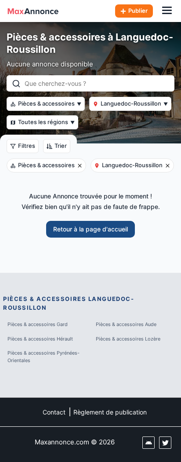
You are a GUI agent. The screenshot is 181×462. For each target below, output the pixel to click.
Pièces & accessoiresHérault (40, 339)
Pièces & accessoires (49, 103)
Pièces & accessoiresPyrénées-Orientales (43, 356)
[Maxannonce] (33, 11)
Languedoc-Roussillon (134, 103)
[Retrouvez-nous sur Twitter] (165, 442)
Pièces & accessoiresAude (126, 324)
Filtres (26, 145)
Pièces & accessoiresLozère (128, 339)
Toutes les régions (46, 121)
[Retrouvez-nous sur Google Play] (148, 442)
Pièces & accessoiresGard (37, 324)
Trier (60, 145)
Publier (138, 10)
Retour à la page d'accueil (90, 229)
